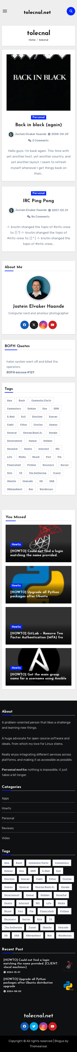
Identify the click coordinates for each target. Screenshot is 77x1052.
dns (44, 408)
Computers (14, 408)
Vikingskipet (14, 489)
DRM (56, 408)
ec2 (23, 416)
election (37, 416)
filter (23, 424)
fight (10, 424)
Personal (39, 117)
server (65, 465)
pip (59, 456)
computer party (41, 400)
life (9, 456)
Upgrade (28, 481)
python (31, 465)
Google (53, 432)
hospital (12, 448)
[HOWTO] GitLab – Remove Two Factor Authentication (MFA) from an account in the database (38, 637)
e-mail (11, 416)
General (12, 432)
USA (51, 481)
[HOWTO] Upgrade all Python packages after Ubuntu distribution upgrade (34, 596)
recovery (48, 465)
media (22, 456)
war (31, 489)
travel (57, 473)
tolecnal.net (37, 12)
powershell (14, 465)
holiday (47, 440)
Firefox (38, 424)
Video (6, 838)
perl (48, 456)
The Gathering (37, 473)
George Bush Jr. (32, 432)
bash (22, 400)
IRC (58, 448)
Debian (31, 408)
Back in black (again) (38, 125)
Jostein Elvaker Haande (30, 134)
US (41, 481)
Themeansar (38, 1046)
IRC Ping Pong (38, 201)
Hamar (33, 440)
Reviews (8, 828)
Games (53, 424)
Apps (5, 798)
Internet (43, 448)
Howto (16, 544)
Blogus (59, 1041)
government (14, 440)
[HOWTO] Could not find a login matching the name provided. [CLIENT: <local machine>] (36, 555)
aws (9, 400)
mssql (35, 456)
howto (28, 448)
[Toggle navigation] (5, 11)
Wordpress (46, 489)
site (9, 473)
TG (20, 473)
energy (53, 416)
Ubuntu (11, 481)
